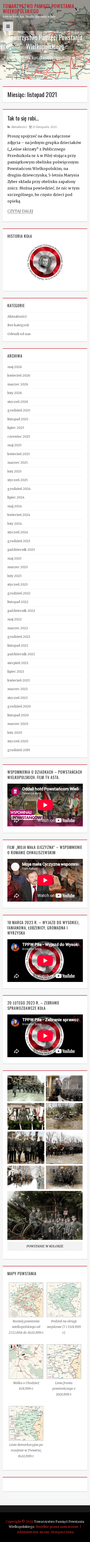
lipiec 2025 (15, 428)
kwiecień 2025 (18, 454)
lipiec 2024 (15, 497)
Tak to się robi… (23, 118)
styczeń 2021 (17, 698)
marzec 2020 (17, 724)
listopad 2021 (17, 645)
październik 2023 (21, 550)
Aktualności (19, 127)
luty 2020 (14, 732)
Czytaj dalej (20, 211)
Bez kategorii (18, 325)
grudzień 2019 (18, 750)
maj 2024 (14, 506)
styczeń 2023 (17, 584)
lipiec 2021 (15, 671)
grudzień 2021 (18, 637)
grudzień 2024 (19, 489)
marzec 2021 (17, 689)
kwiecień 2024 (18, 515)
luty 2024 (14, 524)
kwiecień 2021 (18, 680)
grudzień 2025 (18, 410)
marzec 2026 (17, 384)
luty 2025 (14, 471)
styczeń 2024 (17, 532)
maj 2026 (14, 367)
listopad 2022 (17, 602)
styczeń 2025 (17, 480)
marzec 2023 (17, 567)
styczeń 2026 (17, 402)
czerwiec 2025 (18, 436)
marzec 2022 (17, 628)
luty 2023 (14, 576)
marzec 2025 (17, 462)
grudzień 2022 (18, 593)
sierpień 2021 (17, 663)
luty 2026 (14, 393)
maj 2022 (14, 619)
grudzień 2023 (18, 541)
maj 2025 (14, 445)
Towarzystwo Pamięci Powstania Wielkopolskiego (38, 9)
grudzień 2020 (19, 706)
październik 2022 (21, 611)
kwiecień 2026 (18, 375)
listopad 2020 (18, 715)
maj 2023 (14, 558)
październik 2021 (21, 654)
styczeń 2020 (17, 741)
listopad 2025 (17, 419)
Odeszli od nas (18, 334)
